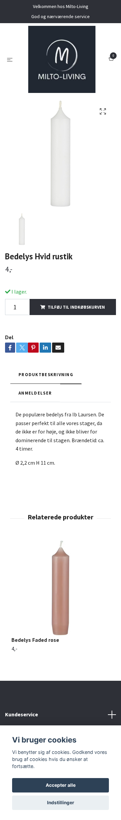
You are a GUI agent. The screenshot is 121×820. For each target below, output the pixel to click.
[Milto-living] (61, 59)
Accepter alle (61, 785)
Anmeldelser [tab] (35, 393)
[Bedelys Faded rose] (60, 587)
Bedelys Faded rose (35, 639)
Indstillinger (60, 802)
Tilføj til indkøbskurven (76, 307)
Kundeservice (21, 714)
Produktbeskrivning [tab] (45, 374)
